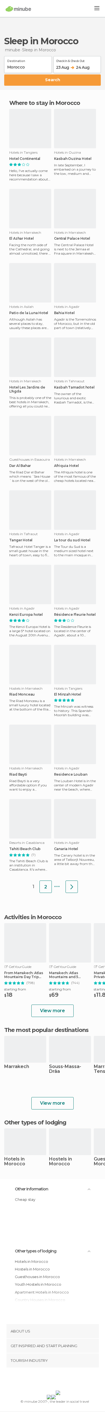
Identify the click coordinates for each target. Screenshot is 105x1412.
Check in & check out (70, 60)
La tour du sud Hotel (72, 540)
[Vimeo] (58, 1380)
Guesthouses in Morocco (37, 1276)
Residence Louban (70, 774)
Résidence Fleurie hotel (75, 615)
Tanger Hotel (21, 540)
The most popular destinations (46, 1030)
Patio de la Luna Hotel (28, 313)
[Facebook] (43, 1380)
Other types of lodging (35, 1251)
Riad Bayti (18, 774)
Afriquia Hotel (66, 466)
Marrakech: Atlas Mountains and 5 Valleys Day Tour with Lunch (68, 975)
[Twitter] (51, 1380)
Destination (16, 60)
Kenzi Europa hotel (26, 615)
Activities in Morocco (33, 917)
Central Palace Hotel (72, 239)
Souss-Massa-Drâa (65, 1069)
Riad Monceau (22, 694)
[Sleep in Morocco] (72, 887)
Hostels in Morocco (60, 1161)
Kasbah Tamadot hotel (74, 387)
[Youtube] (65, 1380)
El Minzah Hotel (67, 694)
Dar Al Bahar (20, 466)
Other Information (31, 1189)
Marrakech (16, 1066)
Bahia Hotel (64, 313)
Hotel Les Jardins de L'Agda (27, 389)
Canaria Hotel (66, 849)
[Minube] (18, 9)
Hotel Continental (25, 159)
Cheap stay (25, 1199)
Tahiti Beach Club (25, 849)
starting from (15, 989)
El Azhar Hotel (21, 239)
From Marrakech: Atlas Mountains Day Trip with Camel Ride (23, 975)
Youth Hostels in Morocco (38, 1284)
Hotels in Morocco (14, 1161)
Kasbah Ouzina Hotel (73, 159)
